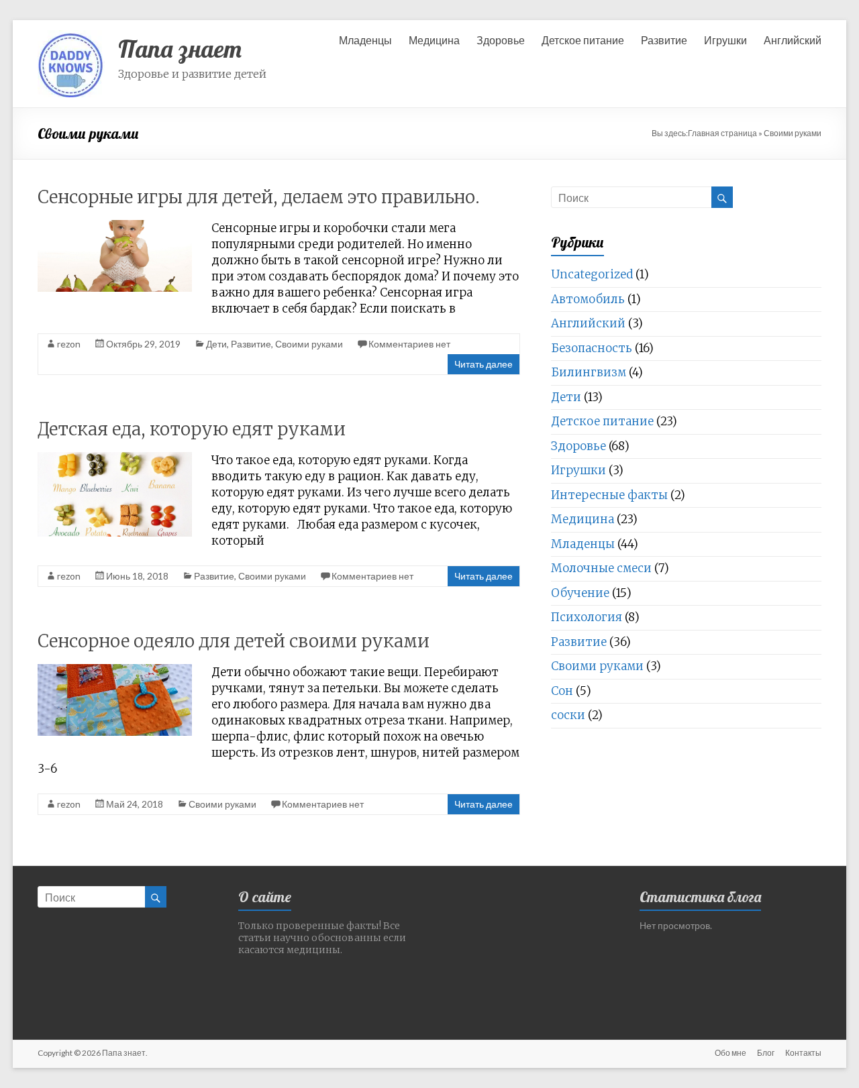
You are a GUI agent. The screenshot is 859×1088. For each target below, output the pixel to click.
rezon (69, 343)
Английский (792, 40)
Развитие (664, 40)
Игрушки (725, 40)
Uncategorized (592, 274)
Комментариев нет (409, 343)
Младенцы (365, 40)
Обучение (580, 593)
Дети (216, 343)
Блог (765, 1053)
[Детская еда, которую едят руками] (115, 458)
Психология (586, 617)
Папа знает (180, 49)
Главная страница (722, 133)
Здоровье (500, 40)
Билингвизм (588, 372)
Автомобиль (588, 299)
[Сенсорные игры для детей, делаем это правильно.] (115, 226)
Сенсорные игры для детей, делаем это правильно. (259, 197)
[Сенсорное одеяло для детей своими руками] (115, 670)
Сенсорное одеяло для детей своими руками (234, 641)
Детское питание (583, 40)
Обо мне (730, 1053)
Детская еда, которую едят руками (192, 429)
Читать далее (483, 364)
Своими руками (309, 343)
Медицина (434, 40)
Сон (562, 691)
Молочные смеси (601, 568)
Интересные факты (609, 495)
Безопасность (591, 348)
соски (568, 715)
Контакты (803, 1053)
